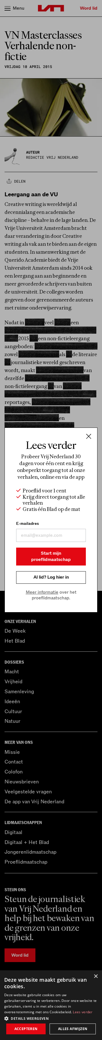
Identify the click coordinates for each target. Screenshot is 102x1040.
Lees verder (82, 1012)
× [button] (96, 976)
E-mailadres (27, 523)
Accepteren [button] (26, 1028)
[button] (51, 1018)
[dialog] (51, 1005)
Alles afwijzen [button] (73, 1028)
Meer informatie (42, 592)
